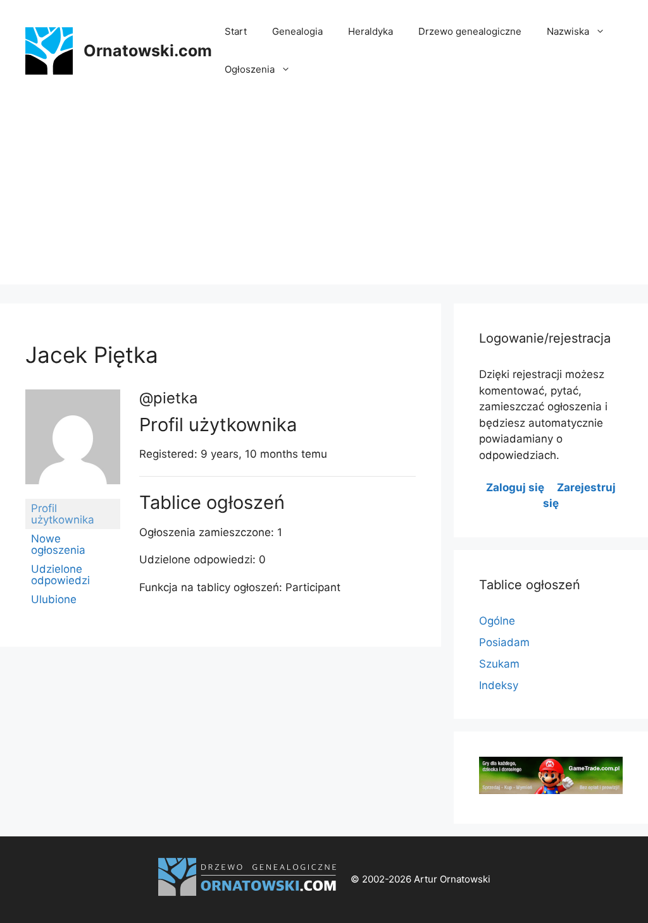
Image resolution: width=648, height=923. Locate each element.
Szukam (499, 663)
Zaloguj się (515, 487)
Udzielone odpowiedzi (60, 575)
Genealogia (297, 31)
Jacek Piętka (91, 354)
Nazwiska (568, 31)
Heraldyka (370, 31)
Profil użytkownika (62, 514)
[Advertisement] (324, 195)
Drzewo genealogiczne (469, 31)
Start (236, 31)
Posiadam (504, 642)
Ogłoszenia (250, 69)
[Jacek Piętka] (72, 493)
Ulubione (54, 599)
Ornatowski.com (148, 50)
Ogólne (497, 620)
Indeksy (498, 685)
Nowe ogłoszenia (58, 544)
